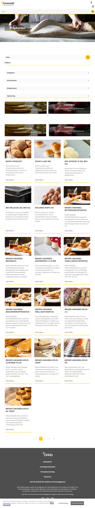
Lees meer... (10, 180)
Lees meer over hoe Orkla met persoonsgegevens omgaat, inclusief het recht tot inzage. (47, 494)
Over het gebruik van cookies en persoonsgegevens (47, 482)
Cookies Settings (63, 503)
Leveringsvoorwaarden (47, 467)
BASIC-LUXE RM (43, 161)
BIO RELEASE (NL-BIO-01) (18, 208)
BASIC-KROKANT (14, 161)
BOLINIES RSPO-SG (44, 208)
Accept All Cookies (77, 503)
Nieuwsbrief (47, 462)
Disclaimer (47, 477)
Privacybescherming (47, 472)
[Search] (92, 11)
